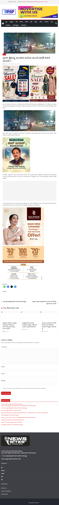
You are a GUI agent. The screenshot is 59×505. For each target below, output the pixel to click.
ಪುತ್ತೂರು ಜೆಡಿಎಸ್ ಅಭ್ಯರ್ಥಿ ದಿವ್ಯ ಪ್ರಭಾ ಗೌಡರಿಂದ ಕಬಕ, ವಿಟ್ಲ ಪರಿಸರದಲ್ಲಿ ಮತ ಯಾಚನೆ (10, 325)
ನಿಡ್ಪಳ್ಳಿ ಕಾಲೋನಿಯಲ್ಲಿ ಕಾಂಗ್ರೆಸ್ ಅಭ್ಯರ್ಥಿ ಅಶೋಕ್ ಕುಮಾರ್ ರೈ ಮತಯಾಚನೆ (29, 325)
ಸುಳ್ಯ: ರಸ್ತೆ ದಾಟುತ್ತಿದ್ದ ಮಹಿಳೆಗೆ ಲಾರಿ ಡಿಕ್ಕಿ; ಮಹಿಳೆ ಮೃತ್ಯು (14, 301)
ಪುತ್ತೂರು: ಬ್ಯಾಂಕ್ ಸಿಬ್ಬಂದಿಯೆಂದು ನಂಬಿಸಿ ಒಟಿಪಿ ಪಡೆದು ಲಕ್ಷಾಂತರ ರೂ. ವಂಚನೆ (44, 302)
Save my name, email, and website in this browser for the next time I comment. (24, 388)
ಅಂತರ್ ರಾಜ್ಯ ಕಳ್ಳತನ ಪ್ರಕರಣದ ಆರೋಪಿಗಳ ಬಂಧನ (11, 410)
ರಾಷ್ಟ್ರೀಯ (11, 21)
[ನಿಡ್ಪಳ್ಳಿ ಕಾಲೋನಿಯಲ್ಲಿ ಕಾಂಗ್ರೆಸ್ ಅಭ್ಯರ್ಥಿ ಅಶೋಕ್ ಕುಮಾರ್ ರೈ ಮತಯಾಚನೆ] (29, 312)
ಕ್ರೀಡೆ (31, 21)
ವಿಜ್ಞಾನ (36, 21)
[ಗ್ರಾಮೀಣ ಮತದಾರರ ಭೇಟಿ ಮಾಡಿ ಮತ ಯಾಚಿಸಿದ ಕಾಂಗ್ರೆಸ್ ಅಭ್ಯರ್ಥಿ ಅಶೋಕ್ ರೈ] (49, 312)
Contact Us (4, 488)
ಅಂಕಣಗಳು (8, 25)
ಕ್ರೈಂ (6, 21)
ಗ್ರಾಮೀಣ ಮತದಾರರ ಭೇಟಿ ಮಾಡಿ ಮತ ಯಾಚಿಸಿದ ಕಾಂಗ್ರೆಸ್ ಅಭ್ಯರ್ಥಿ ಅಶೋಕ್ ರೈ (49, 325)
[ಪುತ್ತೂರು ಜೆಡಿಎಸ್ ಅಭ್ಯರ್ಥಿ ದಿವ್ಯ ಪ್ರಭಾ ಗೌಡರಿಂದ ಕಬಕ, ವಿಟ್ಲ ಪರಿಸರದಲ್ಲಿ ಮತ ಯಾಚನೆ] (10, 312)
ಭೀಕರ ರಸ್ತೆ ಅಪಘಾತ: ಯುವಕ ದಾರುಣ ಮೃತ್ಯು (30, 1)
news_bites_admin (15, 64)
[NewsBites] (3, 23)
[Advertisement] (29, 191)
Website (3, 380)
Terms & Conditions (6, 491)
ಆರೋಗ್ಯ (21, 21)
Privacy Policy (4, 494)
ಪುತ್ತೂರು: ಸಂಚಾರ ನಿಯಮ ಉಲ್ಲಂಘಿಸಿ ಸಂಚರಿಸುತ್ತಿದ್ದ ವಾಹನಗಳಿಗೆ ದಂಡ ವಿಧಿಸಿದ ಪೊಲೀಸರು (18, 417)
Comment (4, 347)
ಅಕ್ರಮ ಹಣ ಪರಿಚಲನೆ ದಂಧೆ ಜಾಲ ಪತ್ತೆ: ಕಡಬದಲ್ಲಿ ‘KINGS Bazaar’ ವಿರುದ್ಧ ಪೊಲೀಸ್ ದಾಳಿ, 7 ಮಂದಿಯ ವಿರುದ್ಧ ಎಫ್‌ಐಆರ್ (24, 412)
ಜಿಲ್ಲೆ (16, 21)
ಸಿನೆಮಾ (40, 21)
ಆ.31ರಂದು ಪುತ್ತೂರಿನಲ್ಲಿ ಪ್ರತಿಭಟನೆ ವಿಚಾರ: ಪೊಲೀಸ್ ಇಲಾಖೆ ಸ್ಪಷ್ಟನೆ (14, 408)
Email (3, 373)
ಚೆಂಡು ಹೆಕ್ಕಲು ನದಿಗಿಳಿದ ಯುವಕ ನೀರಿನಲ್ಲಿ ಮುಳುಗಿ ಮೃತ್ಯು (12, 424)
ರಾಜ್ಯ (52, 21)
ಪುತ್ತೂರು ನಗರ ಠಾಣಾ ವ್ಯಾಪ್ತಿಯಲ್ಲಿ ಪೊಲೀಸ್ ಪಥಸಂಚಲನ (12, 422)
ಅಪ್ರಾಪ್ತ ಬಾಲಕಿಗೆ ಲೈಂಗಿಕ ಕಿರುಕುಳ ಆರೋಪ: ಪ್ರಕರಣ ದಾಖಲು (12, 420)
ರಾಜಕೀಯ (46, 21)
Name (3, 366)
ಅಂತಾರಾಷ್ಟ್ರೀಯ (16, 25)
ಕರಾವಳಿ (26, 21)
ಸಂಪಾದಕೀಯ (23, 25)
